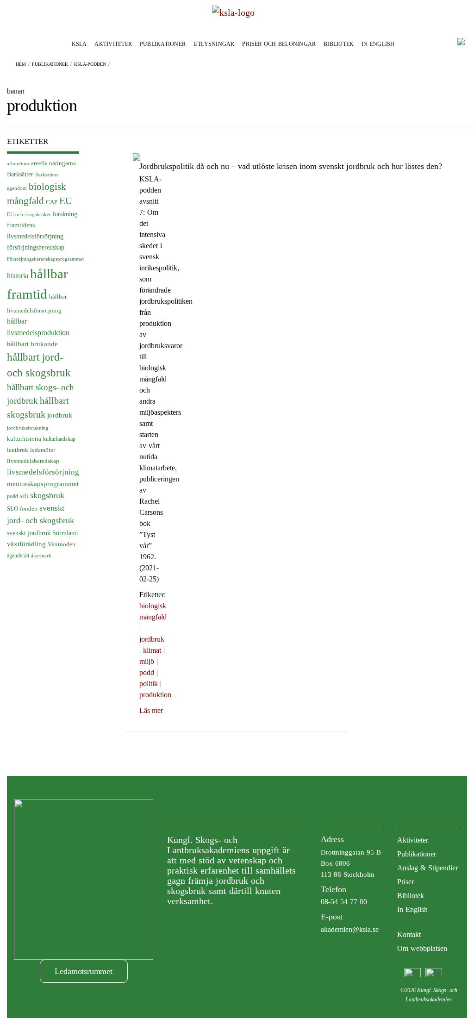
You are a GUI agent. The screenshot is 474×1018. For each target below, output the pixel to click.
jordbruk (59, 415)
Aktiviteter (113, 44)
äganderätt (18, 555)
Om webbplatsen (422, 948)
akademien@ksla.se (350, 929)
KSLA (79, 44)
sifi (24, 496)
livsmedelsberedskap (33, 460)
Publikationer (163, 44)
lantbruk (17, 450)
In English (378, 44)
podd (12, 496)
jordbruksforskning (28, 428)
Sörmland (65, 533)
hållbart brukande (32, 344)
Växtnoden (61, 544)
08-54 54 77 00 (344, 902)
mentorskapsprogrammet (43, 483)
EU (65, 200)
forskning (64, 214)
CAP (51, 202)
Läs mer (151, 710)
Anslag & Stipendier (427, 868)
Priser (405, 882)
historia (17, 275)
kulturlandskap (59, 439)
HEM (21, 64)
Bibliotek (339, 44)
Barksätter (20, 174)
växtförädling (26, 544)
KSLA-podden (90, 64)
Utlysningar (214, 44)
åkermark (41, 555)
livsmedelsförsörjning (43, 472)
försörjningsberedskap (35, 247)
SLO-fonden (22, 508)
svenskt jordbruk (28, 533)
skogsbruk (47, 495)
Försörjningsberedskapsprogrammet (45, 259)
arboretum (18, 163)
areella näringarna (53, 163)
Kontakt (409, 934)
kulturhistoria (24, 439)
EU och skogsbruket (28, 214)
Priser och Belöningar (279, 44)
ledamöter (42, 450)
